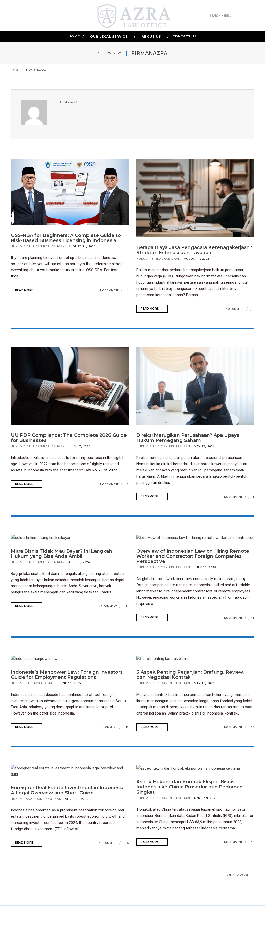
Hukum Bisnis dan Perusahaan (38, 246)
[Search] (250, 16)
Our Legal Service (108, 37)
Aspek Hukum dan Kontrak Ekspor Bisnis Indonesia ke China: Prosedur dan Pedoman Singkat (189, 787)
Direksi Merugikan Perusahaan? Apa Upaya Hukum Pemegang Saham (187, 437)
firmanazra (66, 101)
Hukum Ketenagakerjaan (158, 258)
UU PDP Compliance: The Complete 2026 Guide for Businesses (69, 437)
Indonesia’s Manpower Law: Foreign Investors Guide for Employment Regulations (67, 674)
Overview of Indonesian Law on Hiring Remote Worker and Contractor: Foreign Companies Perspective (192, 556)
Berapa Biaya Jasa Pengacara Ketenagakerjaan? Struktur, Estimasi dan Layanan (194, 250)
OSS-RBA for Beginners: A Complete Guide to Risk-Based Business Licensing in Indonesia (66, 237)
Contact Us (184, 36)
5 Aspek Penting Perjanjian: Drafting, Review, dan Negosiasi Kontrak (190, 674)
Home (74, 36)
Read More (24, 290)
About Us (151, 37)
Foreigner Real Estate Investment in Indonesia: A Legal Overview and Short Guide (68, 790)
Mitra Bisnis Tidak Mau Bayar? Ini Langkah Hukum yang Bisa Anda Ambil (61, 553)
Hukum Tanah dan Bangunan (36, 799)
